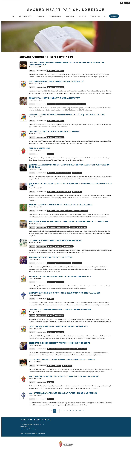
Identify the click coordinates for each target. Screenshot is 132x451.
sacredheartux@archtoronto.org (28, 429)
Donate (114, 16)
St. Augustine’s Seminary (63, 172)
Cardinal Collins (61, 210)
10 (80, 411)
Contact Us (95, 16)
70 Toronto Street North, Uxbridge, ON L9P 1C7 (32, 424)
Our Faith (40, 16)
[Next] (83, 411)
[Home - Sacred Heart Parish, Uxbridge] (13, 16)
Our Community (25, 16)
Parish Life (70, 16)
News (32, 70)
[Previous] (48, 411)
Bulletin (82, 16)
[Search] (104, 16)
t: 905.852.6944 (24, 426)
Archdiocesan (42, 70)
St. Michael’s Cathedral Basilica (65, 103)
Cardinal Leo (59, 70)
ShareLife (59, 246)
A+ (122, 3)
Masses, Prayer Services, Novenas (58, 227)
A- (125, 3)
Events (58, 365)
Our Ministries (55, 16)
